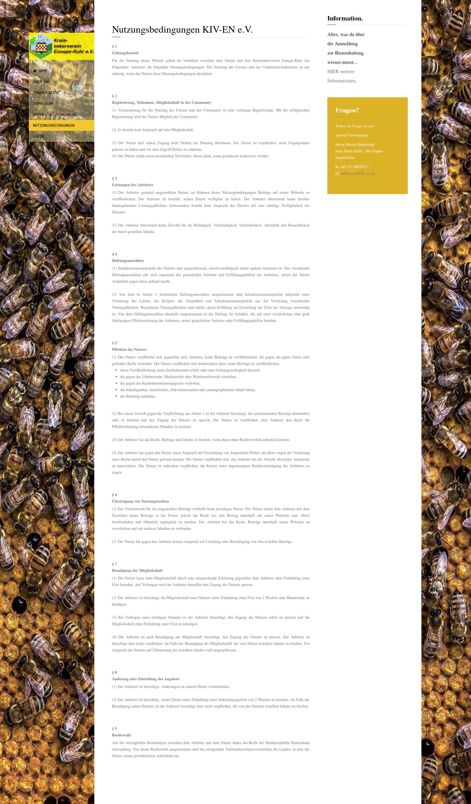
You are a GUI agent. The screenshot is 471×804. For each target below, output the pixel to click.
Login (38, 136)
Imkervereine (46, 92)
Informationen (341, 80)
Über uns (41, 82)
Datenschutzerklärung (55, 114)
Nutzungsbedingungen (53, 125)
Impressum (43, 103)
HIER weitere (340, 71)
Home (42, 71)
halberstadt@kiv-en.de (357, 173)
